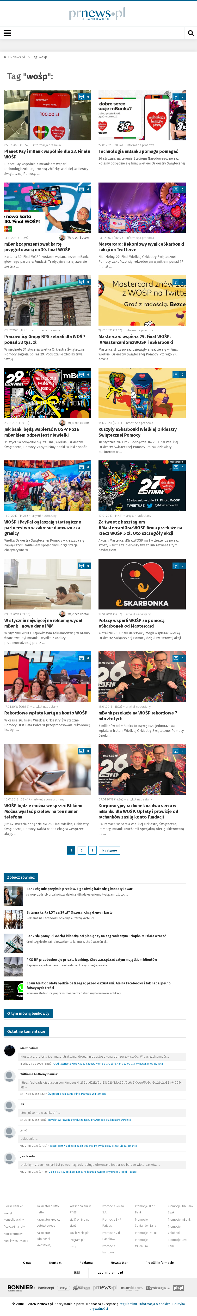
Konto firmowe (13, 1234)
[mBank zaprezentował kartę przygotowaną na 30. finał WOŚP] (48, 208)
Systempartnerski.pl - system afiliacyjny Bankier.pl (81, 1287)
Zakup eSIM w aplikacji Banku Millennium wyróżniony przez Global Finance (93, 1145)
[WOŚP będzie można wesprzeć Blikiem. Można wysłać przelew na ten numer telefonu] (48, 769)
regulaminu (128, 1304)
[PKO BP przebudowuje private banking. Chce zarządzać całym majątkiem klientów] (13, 966)
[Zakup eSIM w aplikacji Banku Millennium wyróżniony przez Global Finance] (9, 1132)
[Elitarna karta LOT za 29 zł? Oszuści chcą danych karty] (13, 919)
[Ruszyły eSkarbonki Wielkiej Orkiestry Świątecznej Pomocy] (142, 393)
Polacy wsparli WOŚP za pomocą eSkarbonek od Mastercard (131, 623)
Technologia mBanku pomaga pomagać (138, 151)
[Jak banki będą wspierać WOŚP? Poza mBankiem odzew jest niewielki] (48, 393)
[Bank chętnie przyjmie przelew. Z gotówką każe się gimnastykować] (13, 896)
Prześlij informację (160, 1262)
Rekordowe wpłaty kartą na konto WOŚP (45, 713)
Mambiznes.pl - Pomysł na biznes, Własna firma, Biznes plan (132, 1287)
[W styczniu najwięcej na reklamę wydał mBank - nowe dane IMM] (48, 584)
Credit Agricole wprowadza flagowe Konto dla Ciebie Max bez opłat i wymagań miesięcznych (108, 1063)
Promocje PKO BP (146, 1233)
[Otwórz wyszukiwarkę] (191, 33)
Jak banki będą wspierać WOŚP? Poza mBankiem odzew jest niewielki (41, 432)
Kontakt (55, 1262)
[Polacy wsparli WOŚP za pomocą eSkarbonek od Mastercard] (142, 584)
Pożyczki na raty (14, 1226)
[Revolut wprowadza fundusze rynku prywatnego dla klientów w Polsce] (9, 1106)
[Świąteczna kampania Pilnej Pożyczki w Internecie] (9, 1076)
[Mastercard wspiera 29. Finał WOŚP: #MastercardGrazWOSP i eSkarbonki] (142, 300)
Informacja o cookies (155, 1304)
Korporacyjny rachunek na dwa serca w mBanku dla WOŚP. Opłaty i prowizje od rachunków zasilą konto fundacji (138, 811)
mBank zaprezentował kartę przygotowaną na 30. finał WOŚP (37, 247)
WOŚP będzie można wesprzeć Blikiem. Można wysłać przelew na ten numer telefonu (44, 811)
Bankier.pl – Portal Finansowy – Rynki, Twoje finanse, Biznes (46, 1287)
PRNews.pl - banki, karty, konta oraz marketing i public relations (105, 1287)
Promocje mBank (179, 1219)
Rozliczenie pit (79, 1233)
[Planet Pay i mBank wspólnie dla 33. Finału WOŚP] (48, 115)
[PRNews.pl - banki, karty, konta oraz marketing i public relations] (95, 13)
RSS (77, 1272)
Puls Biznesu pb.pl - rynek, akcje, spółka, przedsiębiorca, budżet (178, 1287)
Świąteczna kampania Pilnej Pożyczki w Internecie (77, 1093)
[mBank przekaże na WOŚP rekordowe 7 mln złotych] (142, 676)
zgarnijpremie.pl (110, 1272)
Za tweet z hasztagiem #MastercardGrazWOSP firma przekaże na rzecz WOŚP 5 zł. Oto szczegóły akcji (140, 527)
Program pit (77, 1240)
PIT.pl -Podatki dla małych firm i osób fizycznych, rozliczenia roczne (63, 1287)
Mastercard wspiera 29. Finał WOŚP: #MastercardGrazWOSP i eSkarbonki (135, 339)
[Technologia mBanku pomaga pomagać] (142, 115)
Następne (109, 850)
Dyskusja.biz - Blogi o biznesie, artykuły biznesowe (158, 1287)
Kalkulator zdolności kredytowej (44, 1239)
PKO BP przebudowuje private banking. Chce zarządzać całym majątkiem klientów (91, 960)
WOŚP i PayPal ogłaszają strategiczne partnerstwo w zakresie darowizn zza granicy (42, 527)
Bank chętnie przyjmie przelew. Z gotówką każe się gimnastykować (79, 889)
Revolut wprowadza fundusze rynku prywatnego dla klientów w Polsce (89, 1119)
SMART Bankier (13, 1206)
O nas (27, 1262)
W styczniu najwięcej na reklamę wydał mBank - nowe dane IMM (43, 623)
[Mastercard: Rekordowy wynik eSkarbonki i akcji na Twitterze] (142, 208)
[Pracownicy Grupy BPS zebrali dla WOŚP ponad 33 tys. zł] (48, 300)
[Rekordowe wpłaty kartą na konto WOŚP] (48, 676)
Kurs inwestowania (16, 1241)
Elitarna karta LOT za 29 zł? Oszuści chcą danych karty (69, 912)
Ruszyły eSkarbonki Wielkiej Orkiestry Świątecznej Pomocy (137, 432)
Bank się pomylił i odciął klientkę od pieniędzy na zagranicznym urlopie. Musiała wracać (96, 936)
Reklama (86, 1262)
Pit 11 (72, 1247)
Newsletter (119, 1262)
